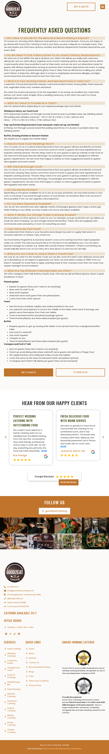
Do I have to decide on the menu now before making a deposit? (48, 38)
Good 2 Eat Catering (50, 745)
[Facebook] (6, 634)
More (44, 450)
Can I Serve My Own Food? (24, 229)
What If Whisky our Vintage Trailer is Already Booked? (41, 215)
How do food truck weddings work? (30, 143)
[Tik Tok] (14, 634)
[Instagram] (10, 634)
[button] (102, 6)
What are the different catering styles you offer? (39, 270)
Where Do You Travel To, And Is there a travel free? (40, 253)
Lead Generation (74, 748)
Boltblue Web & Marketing (53, 748)
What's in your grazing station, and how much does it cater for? (48, 81)
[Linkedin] (19, 634)
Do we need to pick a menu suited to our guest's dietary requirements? (53, 55)
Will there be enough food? (25, 166)
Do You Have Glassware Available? (29, 203)
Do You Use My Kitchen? (22, 189)
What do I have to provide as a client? (32, 103)
